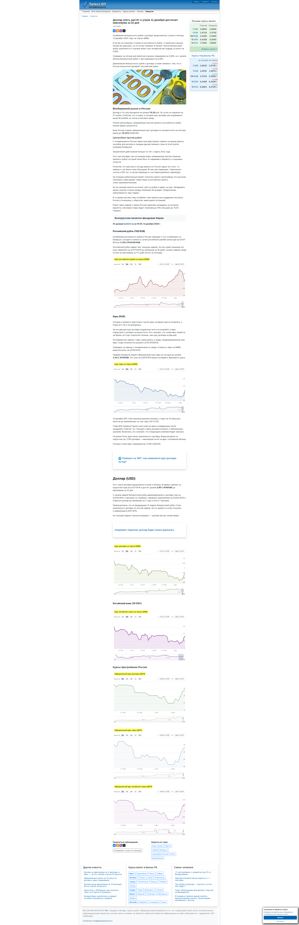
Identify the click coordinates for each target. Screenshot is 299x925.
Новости (149, 11)
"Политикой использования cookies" (276, 914)
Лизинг (140, 11)
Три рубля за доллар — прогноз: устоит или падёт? (193, 885)
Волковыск (149, 890)
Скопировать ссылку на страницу (127, 850)
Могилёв (133, 902)
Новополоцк (160, 878)
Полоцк (142, 878)
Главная (196, 1)
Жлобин (163, 882)
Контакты (215, 1)
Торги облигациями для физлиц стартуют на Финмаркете (194, 891)
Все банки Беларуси (101, 11)
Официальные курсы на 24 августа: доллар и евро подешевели (100, 879)
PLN (196, 43)
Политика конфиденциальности (97, 921)
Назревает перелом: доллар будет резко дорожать (144, 530)
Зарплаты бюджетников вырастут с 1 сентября (192, 879)
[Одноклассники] (117, 30)
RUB (196, 36)
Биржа (168, 846)
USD (196, 29)
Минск (132, 894)
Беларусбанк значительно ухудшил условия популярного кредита (100, 897)
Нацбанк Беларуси (159, 850)
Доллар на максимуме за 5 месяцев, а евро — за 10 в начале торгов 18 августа (103, 873)
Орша (150, 878)
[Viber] (120, 30)
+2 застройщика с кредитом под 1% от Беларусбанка (193, 873)
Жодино (133, 898)
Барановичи (142, 873)
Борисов (141, 894)
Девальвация (157, 858)
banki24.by (129, 224)
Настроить (280, 921)
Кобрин (160, 873)
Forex (173, 854)
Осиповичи (154, 902)
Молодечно (162, 894)
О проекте (205, 1)
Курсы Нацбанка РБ (203, 55)
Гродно (132, 890)
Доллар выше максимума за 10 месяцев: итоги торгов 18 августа (103, 885)
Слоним (160, 890)
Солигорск (151, 894)
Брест (132, 873)
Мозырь (154, 882)
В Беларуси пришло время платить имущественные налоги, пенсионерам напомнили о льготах (192, 898)
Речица (132, 886)
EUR (196, 32)
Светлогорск (143, 882)
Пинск (151, 873)
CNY (196, 39)
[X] (124, 30)
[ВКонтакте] (114, 30)
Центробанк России (160, 854)
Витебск (133, 878)
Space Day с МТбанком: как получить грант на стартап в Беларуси (101, 891)
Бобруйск (143, 902)
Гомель (132, 882)
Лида (140, 890)
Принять (280, 917)
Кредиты (116, 11)
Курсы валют (129, 11)
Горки (163, 902)
